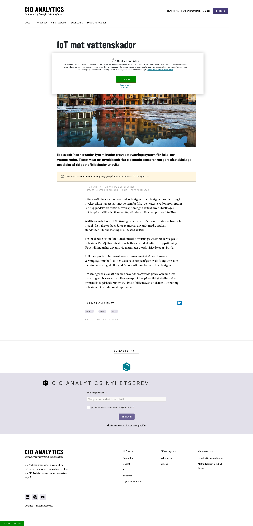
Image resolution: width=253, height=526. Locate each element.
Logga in (220, 11)
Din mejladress (95, 392)
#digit (89, 311)
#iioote (89, 319)
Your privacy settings (12, 523)
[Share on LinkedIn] (179, 303)
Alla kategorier (98, 22)
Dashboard (77, 22)
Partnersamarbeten (191, 11)
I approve (126, 79)
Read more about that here (160, 69)
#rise (102, 311)
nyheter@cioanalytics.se (210, 458)
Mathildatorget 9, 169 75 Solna (210, 466)
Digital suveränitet (132, 481)
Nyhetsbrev (173, 11)
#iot (114, 311)
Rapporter (128, 458)
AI (124, 470)
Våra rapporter (59, 22)
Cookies (29, 505)
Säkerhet (127, 475)
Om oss (206, 11)
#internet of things (108, 319)
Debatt (28, 22)
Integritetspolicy (44, 505)
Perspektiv (42, 22)
